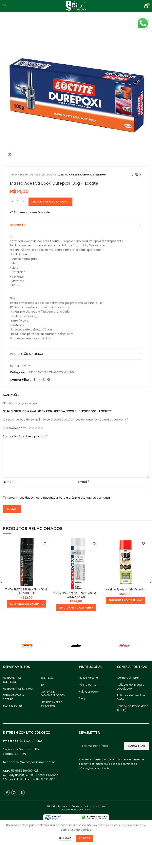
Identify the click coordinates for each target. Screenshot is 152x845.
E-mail (83, 482)
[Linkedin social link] (39, 379)
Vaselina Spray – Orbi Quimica (125, 589)
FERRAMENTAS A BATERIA (13, 697)
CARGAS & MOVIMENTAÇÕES (53, 694)
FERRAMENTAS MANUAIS (18, 689)
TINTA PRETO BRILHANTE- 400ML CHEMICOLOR (26, 591)
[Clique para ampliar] (10, 155)
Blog (82, 698)
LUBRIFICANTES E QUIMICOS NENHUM (81, 174)
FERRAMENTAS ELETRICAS (12, 680)
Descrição (18, 225)
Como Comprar (128, 678)
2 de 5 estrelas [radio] (33, 428)
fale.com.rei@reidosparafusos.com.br (29, 762)
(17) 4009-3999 (31, 741)
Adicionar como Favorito (32, 212)
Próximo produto (140, 175)
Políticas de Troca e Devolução (130, 687)
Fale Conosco (88, 692)
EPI (43, 685)
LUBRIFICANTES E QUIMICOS (37, 174)
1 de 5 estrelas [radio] (30, 428)
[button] (26, 604)
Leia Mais (65, 838)
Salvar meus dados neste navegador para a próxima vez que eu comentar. (59, 498)
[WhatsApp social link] (43, 379)
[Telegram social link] (48, 379)
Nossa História (88, 678)
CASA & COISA (13, 706)
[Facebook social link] (34, 379)
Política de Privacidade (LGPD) (132, 708)
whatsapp (142, 19)
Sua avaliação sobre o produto (25, 436)
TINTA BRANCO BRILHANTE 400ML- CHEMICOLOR (76, 595)
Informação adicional (27, 354)
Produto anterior (132, 175)
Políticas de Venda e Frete (131, 697)
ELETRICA (47, 678)
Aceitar (84, 838)
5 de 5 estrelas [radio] (42, 428)
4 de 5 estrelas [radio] (39, 428)
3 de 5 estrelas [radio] (36, 428)
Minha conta (87, 685)
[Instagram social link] (14, 793)
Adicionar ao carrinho (50, 201)
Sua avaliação (14, 428)
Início (13, 174)
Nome (8, 482)
